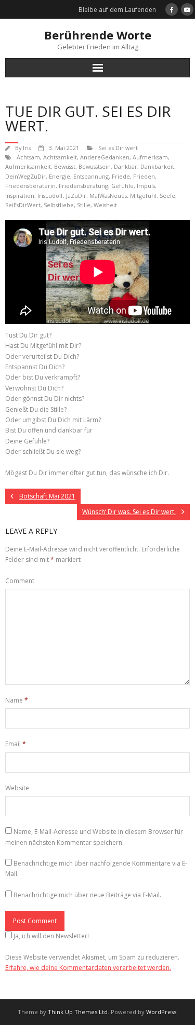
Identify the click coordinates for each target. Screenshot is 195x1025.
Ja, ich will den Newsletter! (51, 936)
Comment (19, 580)
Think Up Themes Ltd (78, 1012)
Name (16, 700)
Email (15, 743)
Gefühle (122, 186)
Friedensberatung (83, 186)
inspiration (19, 195)
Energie (59, 176)
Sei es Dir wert (118, 148)
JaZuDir (76, 195)
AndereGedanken (104, 157)
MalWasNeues (108, 195)
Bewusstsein (95, 166)
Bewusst (64, 166)
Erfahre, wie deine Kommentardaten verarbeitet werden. (88, 967)
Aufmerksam (150, 157)
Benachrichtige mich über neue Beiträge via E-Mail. (87, 895)
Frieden (144, 176)
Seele (167, 195)
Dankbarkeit (157, 166)
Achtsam (28, 157)
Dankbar (125, 166)
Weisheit (105, 205)
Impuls (146, 186)
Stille (83, 205)
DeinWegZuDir (25, 176)
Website (17, 788)
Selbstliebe (59, 205)
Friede (121, 176)
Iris (27, 148)
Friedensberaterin (30, 186)
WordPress (161, 1012)
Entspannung (91, 176)
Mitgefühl (143, 195)
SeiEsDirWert (23, 205)
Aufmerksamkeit (28, 166)
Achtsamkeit (60, 157)
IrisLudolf (50, 195)
